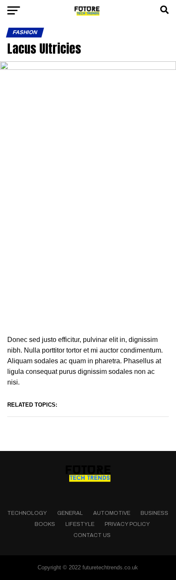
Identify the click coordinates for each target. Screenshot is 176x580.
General (70, 513)
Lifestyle (79, 524)
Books (45, 524)
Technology (27, 513)
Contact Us (92, 535)
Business (154, 513)
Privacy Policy (127, 524)
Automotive (111, 513)
